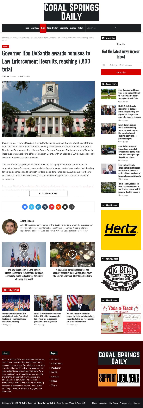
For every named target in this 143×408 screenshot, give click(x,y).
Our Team (113, 403)
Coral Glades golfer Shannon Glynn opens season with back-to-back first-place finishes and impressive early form (129, 94)
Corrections (56, 363)
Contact (80, 27)
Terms (54, 385)
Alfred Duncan (10, 76)
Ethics (54, 381)
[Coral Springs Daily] (71, 12)
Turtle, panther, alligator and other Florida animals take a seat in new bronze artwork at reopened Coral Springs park (129, 187)
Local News (35, 27)
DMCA (54, 372)
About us (73, 27)
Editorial (55, 376)
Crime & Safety (52, 27)
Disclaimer (56, 368)
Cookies (55, 359)
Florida (43, 27)
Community (64, 27)
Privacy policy (125, 403)
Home (27, 27)
